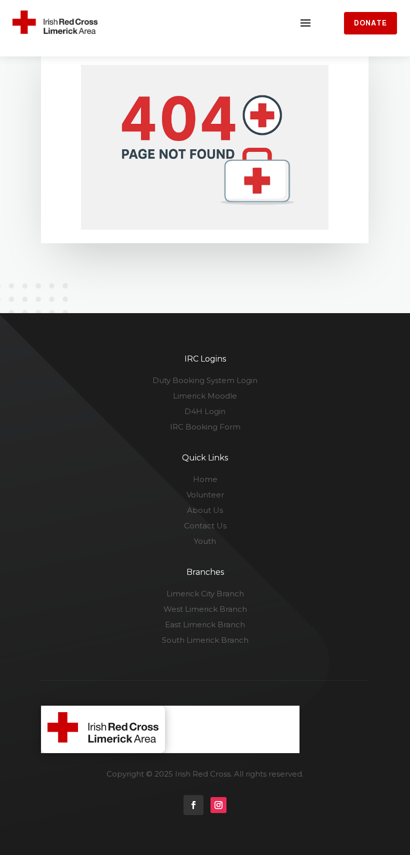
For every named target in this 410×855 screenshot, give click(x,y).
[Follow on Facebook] (194, 805)
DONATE (370, 23)
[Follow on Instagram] (218, 805)
